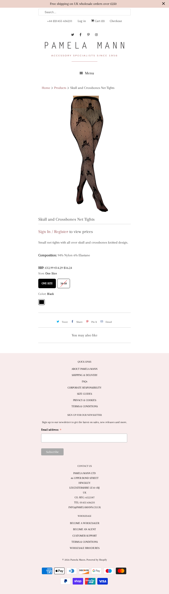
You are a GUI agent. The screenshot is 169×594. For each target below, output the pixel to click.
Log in (82, 21)
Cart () (99, 21)
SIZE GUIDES (84, 393)
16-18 (63, 282)
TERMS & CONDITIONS (85, 406)
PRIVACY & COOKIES (84, 400)
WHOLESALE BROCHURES (84, 548)
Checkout (116, 21)
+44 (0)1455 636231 (59, 21)
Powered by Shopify (96, 559)
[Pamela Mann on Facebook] (80, 35)
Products (60, 88)
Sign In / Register (53, 231)
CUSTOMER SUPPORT (84, 535)
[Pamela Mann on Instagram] (96, 35)
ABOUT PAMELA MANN (84, 368)
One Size (47, 282)
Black (41, 302)
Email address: (51, 430)
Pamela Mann (77, 559)
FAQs (84, 381)
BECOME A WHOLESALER (84, 523)
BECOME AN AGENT (84, 529)
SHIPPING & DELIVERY (84, 375)
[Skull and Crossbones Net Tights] (84, 154)
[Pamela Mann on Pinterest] (88, 35)
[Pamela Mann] (84, 53)
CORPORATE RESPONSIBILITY (84, 387)
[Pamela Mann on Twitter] (72, 35)
